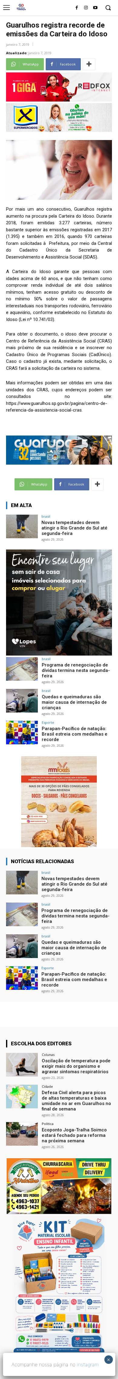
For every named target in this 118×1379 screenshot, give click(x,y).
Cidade (47, 1086)
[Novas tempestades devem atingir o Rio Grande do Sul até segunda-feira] (22, 527)
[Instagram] (85, 8)
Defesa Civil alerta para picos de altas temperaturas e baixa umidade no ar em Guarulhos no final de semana (76, 1101)
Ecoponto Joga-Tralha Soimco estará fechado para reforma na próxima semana (74, 1135)
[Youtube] (95, 8)
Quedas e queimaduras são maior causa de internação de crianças (74, 702)
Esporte (48, 722)
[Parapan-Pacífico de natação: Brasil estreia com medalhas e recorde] (22, 733)
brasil (45, 516)
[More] (89, 64)
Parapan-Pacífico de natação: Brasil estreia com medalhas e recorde (74, 734)
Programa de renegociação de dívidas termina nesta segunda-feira (76, 670)
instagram (88, 1364)
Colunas (48, 1054)
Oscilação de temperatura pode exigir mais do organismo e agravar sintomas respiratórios (76, 1066)
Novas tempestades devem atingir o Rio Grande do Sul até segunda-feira (74, 528)
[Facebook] (76, 8)
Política (48, 1123)
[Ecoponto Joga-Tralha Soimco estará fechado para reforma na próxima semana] (22, 1134)
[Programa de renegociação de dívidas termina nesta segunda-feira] (22, 669)
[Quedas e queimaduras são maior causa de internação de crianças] (22, 701)
